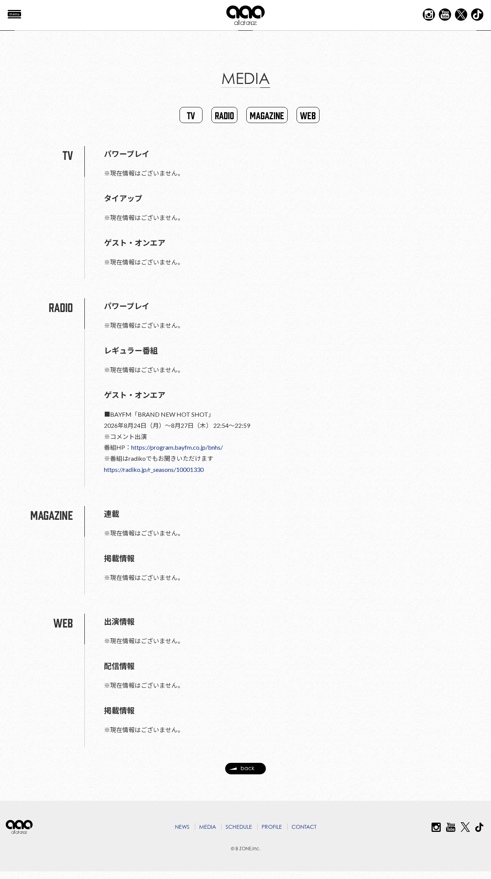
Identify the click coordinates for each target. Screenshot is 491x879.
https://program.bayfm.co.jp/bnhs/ (177, 447)
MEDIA (207, 826)
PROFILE (272, 826)
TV (191, 115)
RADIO (224, 115)
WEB (308, 115)
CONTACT (304, 826)
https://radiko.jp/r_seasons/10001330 (154, 469)
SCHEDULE (239, 826)
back (247, 768)
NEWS (182, 826)
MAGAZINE (267, 115)
